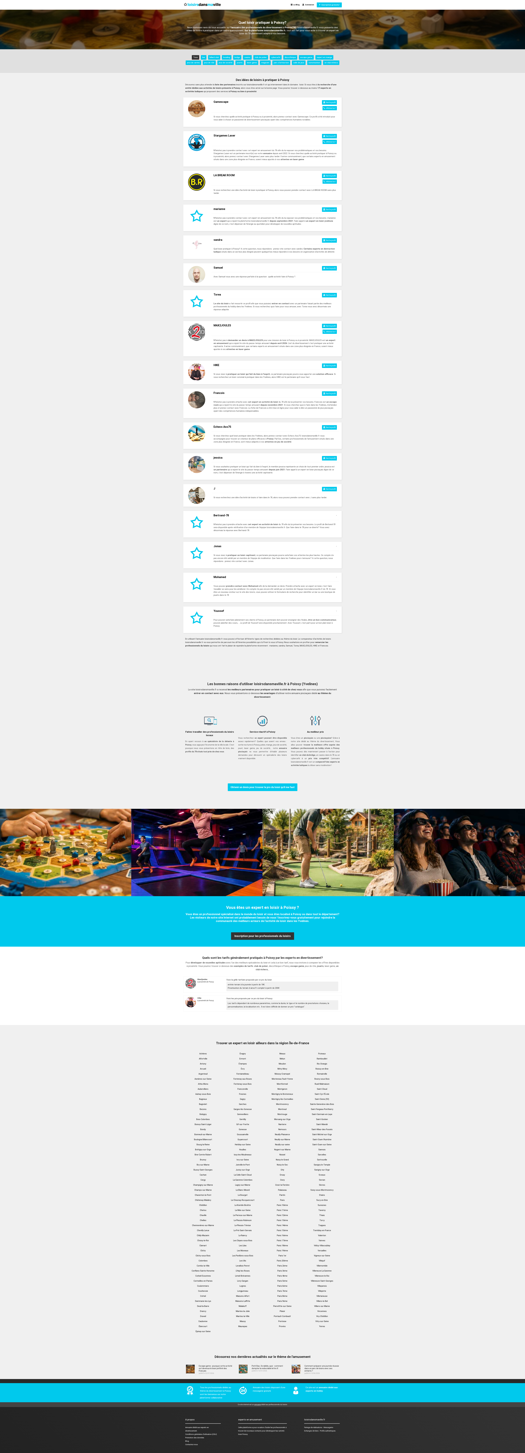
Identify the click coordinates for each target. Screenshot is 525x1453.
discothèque (290, 57)
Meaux (282, 1054)
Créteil (203, 1296)
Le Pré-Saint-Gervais (243, 1230)
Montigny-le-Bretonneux (282, 1094)
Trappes (322, 1225)
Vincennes (322, 1311)
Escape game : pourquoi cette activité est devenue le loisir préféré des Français (215, 1368)
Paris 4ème (282, 1276)
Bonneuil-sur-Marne (203, 1134)
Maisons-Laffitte (242, 1301)
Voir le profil (330, 102)
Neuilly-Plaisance (282, 1134)
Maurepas (242, 1326)
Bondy (203, 1129)
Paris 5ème (282, 1281)
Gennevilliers (242, 1114)
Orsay (282, 1175)
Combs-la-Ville (203, 1266)
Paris (282, 1200)
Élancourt (203, 1326)
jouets (240, 62)
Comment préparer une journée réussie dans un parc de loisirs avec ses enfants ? (321, 1368)
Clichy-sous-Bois (203, 1256)
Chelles (203, 1220)
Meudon (282, 1064)
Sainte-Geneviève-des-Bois (322, 1104)
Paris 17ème (282, 1240)
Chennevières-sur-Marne (203, 1225)
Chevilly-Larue (203, 1230)
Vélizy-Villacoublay (322, 1245)
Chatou (203, 1210)
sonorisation (314, 62)
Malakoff (243, 1306)
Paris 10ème (282, 1205)
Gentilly (243, 1119)
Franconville (242, 1089)
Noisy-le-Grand (282, 1160)
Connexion (309, 5)
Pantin (282, 1195)
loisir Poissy (243, 1434)
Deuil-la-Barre (203, 1306)
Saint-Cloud (322, 1089)
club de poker (261, 57)
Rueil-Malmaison (322, 1084)
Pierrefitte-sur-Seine (282, 1306)
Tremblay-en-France (322, 1230)
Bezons (203, 1109)
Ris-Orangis (322, 1064)
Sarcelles (322, 1155)
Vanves (322, 1240)
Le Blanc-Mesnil (243, 1190)
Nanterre (282, 1124)
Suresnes (322, 1205)
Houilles (242, 1150)
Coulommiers (203, 1286)
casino (247, 57)
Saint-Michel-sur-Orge (322, 1134)
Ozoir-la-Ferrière (282, 1185)
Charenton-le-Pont (203, 1195)
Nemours (282, 1129)
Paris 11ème (282, 1210)
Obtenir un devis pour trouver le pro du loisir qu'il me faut (263, 787)
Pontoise (282, 1321)
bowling (226, 57)
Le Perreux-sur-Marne (242, 1215)
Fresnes (242, 1094)
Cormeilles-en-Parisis (203, 1281)
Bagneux (203, 1099)
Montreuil (282, 1109)
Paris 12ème (282, 1215)
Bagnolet (203, 1104)
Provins (282, 1326)
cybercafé (275, 57)
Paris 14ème (282, 1225)
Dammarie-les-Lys (203, 1301)
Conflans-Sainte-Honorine (203, 1271)
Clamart (203, 1245)
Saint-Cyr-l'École (322, 1094)
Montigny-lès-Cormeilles (282, 1099)
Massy (243, 1321)
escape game (306, 57)
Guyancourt (243, 1139)
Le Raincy (243, 1235)
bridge (237, 57)
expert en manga (324, 57)
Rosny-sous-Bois (321, 1079)
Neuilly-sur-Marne (282, 1139)
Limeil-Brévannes (242, 1276)
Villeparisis (322, 1286)
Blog (187, 1441)
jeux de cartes (193, 62)
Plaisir (282, 1311)
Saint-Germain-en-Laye (322, 1114)
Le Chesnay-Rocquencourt (242, 1200)
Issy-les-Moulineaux (242, 1155)
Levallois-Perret (243, 1266)
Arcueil (203, 1069)
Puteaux (322, 1054)
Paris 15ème (282, 1230)
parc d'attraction (281, 62)
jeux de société (225, 62)
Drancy (203, 1311)
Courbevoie (203, 1291)
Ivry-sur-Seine (243, 1160)
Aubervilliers (203, 1089)
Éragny (243, 1054)
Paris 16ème (282, 1235)
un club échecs (331, 62)
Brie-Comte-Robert (203, 1155)
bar (203, 57)
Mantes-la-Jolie (243, 1311)
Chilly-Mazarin (203, 1235)
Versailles (322, 1251)
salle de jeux (298, 62)
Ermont (242, 1059)
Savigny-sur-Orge (322, 1170)
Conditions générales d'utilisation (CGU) (201, 1434)
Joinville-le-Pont (243, 1165)
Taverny (322, 1210)
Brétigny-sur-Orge (203, 1150)
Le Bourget (242, 1195)
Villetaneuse (322, 1296)
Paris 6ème (282, 1286)
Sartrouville (322, 1160)
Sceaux (322, 1175)
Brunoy (203, 1160)
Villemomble (322, 1266)
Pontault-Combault (282, 1316)
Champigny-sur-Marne (203, 1185)
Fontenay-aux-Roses (243, 1079)
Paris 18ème (282, 1245)
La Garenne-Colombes (242, 1180)
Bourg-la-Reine (203, 1144)
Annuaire (188, 1427)
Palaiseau (282, 1190)
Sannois (322, 1150)
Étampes (243, 1064)
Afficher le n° (330, 108)
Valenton (322, 1235)
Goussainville (242, 1134)
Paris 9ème (282, 1301)
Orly (282, 1170)
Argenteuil (203, 1074)
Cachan (203, 1175)
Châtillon (203, 1205)
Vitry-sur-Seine (322, 1321)
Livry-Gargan (242, 1281)
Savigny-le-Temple (322, 1165)
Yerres (322, 1326)
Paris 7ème (282, 1291)
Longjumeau (242, 1291)
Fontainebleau (243, 1074)
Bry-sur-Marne (203, 1165)
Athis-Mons (203, 1084)
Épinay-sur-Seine (203, 1331)
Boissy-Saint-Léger (203, 1124)
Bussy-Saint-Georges (203, 1170)
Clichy (203, 1251)
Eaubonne (203, 1321)
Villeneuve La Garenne (322, 1271)
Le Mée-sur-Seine (242, 1210)
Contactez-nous (191, 1444)
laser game (252, 62)
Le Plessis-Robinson (243, 1220)
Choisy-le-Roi (203, 1240)
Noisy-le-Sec (282, 1165)
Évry (243, 1069)
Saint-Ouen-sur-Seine (322, 1144)
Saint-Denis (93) (322, 1099)
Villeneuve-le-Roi (322, 1276)
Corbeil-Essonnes (203, 1276)
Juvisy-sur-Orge (243, 1170)
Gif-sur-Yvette (242, 1124)
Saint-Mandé (322, 1124)
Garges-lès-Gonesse (243, 1109)
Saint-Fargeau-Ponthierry (322, 1109)
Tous (195, 57)
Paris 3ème (282, 1271)
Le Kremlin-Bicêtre (243, 1205)
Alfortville (203, 1059)
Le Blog (296, 5)
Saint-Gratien (322, 1119)
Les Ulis (242, 1261)
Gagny (242, 1099)
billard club (214, 57)
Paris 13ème (282, 1220)
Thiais (322, 1215)
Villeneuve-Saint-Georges (322, 1281)
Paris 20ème (282, 1261)
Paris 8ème (282, 1296)
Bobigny (203, 1114)
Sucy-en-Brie (322, 1200)
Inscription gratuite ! (330, 5)
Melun (282, 1059)
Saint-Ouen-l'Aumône (322, 1139)
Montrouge (282, 1114)
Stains (322, 1195)
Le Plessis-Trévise (243, 1225)
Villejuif (322, 1261)
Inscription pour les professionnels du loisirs (262, 936)
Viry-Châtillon (322, 1316)
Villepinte (322, 1291)
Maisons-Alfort (242, 1296)
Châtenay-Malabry (203, 1200)
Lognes (243, 1286)
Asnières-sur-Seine (203, 1079)
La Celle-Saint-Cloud (243, 1175)
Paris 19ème (282, 1251)
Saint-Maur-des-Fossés (322, 1129)
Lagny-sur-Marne (242, 1185)
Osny (282, 1180)
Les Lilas (243, 1245)
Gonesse (243, 1129)
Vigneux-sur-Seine (322, 1256)
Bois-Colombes (203, 1119)
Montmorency (282, 1104)
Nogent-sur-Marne (282, 1150)
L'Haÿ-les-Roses (243, 1271)
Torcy (322, 1220)
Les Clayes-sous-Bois (242, 1240)
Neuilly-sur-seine (282, 1144)
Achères (203, 1054)
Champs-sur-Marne (203, 1190)
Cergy (203, 1180)
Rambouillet (322, 1059)
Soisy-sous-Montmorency (321, 1190)
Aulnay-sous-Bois (203, 1094)
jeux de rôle (209, 62)
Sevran (322, 1180)
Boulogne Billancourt (203, 1139)
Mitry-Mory (282, 1069)
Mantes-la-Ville (242, 1316)
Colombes (203, 1261)
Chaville (203, 1215)
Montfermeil (282, 1084)
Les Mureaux (242, 1251)
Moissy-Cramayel (282, 1074)
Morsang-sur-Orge (282, 1119)
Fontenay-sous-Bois (243, 1084)
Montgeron (282, 1089)
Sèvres (322, 1185)
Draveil (203, 1316)
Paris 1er (282, 1256)
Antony (203, 1064)
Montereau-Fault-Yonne (282, 1079)
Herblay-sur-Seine (243, 1144)
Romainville (322, 1074)
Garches (242, 1104)
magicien (265, 62)
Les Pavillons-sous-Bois (242, 1256)
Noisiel (282, 1155)
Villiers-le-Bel (322, 1301)
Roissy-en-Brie (322, 1069)
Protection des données (194, 1438)
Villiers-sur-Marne (322, 1306)
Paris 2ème (282, 1266)
